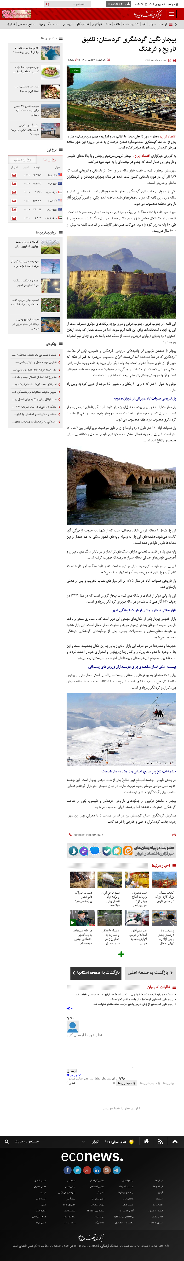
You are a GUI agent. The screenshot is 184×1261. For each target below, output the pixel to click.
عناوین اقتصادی (97, 1187)
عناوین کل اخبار (97, 1181)
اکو (144, 24)
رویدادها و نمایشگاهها (123, 1217)
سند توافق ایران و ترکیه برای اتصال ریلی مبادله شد (34, 399)
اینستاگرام (41, 1199)
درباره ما (159, 1181)
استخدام (71, 1181)
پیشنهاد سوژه (127, 1181)
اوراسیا (163, 24)
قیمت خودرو (127, 1205)
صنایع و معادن (26, 24)
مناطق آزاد (99, 1223)
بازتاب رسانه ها (97, 1205)
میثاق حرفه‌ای (156, 1223)
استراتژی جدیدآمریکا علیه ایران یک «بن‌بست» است (34, 384)
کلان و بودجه (131, 24)
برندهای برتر (69, 1217)
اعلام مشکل (157, 1217)
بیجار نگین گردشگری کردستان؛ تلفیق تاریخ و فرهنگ (129, 44)
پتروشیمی (67, 24)
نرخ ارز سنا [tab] (49, 159)
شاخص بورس (127, 1199)
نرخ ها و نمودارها (125, 1193)
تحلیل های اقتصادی (124, 1223)
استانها (75, 70)
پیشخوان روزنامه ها (95, 1211)
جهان (152, 24)
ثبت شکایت (69, 1211)
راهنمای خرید (69, 1205)
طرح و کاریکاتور (39, 1217)
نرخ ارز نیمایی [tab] (22, 159)
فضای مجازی (40, 1187)
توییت (43, 1193)
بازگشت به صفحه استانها (98, 972)
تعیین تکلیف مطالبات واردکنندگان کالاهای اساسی (34, 392)
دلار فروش (52, 201)
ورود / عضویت (118, 4)
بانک (117, 24)
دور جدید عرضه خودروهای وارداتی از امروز (34, 369)
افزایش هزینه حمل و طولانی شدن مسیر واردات (34, 362)
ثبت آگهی (70, 1199)
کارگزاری (97, 24)
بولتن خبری (70, 1187)
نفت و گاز (83, 24)
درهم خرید (51, 192)
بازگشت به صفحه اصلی (148, 972)
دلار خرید (52, 175)
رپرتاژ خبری (70, 1223)
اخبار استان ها (98, 1199)
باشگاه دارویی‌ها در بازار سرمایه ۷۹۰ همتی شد (34, 407)
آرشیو (160, 1193)
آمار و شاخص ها (126, 1211)
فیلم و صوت (40, 1223)
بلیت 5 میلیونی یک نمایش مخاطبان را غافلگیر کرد (34, 355)
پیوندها (159, 1199)
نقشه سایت (157, 1205)
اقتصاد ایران (142, 156)
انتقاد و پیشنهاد (155, 1211)
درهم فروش (51, 218)
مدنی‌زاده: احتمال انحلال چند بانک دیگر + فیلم (34, 377)
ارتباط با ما (158, 1187)
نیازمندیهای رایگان (66, 1193)
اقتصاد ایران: (168, 136)
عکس (43, 1205)
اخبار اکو (100, 1193)
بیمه (108, 24)
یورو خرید (52, 183)
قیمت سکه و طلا (126, 1187)
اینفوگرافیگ (41, 1211)
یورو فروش (52, 209)
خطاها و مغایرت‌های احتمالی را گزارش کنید (34, 414)
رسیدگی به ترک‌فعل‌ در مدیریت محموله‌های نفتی (34, 421)
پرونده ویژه (99, 1217)
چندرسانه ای (40, 1181)
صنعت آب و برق (48, 24)
